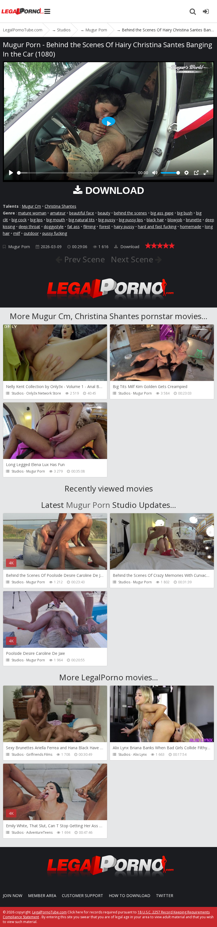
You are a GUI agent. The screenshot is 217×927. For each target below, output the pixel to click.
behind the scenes (130, 213)
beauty (104, 213)
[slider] (76, 173)
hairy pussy (124, 226)
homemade (190, 226)
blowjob (175, 219)
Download (129, 246)
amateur (58, 213)
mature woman (32, 213)
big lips (36, 219)
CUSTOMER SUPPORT (82, 895)
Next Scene (133, 259)
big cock (19, 219)
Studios (17, 393)
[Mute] (154, 172)
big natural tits (82, 219)
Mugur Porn (19, 246)
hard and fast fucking (157, 226)
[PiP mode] (196, 172)
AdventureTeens (39, 832)
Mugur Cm (31, 206)
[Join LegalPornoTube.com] (205, 11)
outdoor (31, 233)
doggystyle (54, 226)
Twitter (164, 895)
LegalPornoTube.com (22, 11)
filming (89, 226)
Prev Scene (83, 259)
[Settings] (186, 172)
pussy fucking (54, 233)
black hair (155, 219)
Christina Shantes (60, 206)
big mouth (55, 219)
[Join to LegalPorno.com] (108, 302)
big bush (184, 213)
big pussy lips (131, 219)
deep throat (29, 226)
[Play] (11, 172)
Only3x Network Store (43, 393)
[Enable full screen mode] (206, 172)
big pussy (106, 219)
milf (16, 233)
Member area (42, 895)
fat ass (73, 226)
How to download (129, 895)
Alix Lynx (140, 754)
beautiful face (81, 213)
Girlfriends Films (39, 754)
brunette (193, 219)
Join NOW (12, 895)
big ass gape (162, 213)
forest (104, 226)
